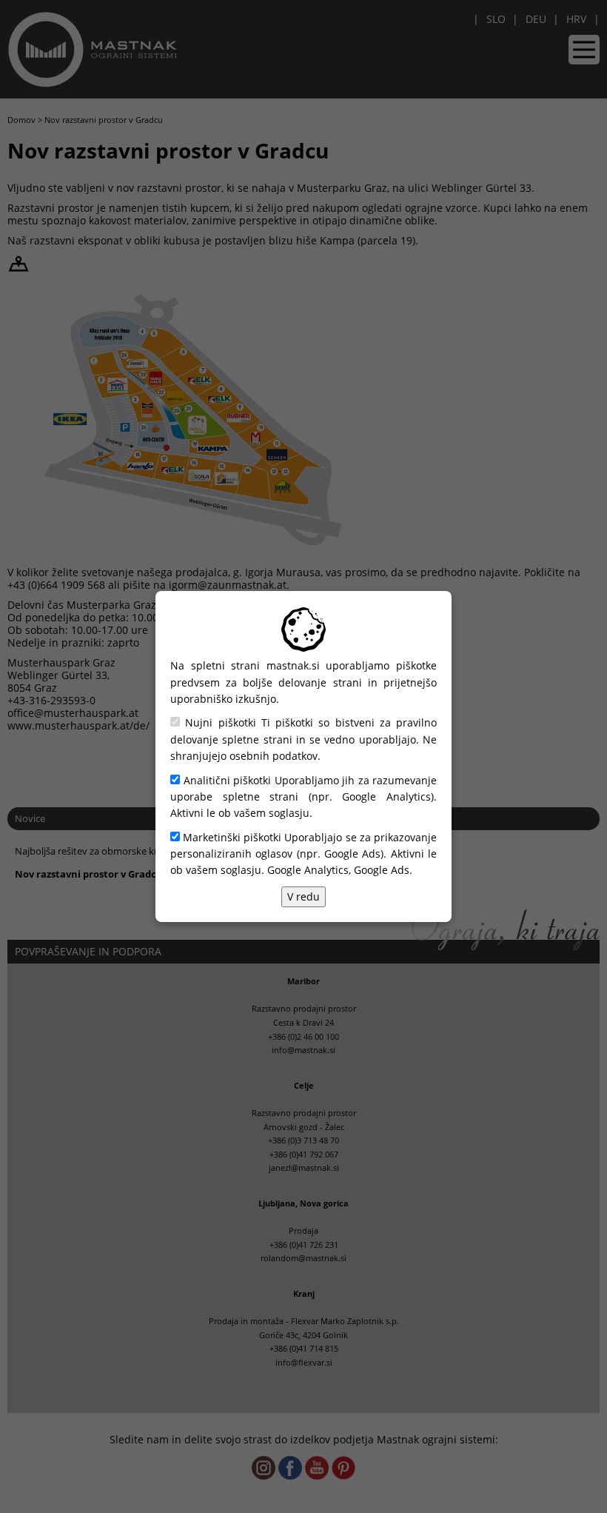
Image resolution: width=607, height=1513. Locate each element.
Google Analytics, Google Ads (338, 870)
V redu (303, 896)
